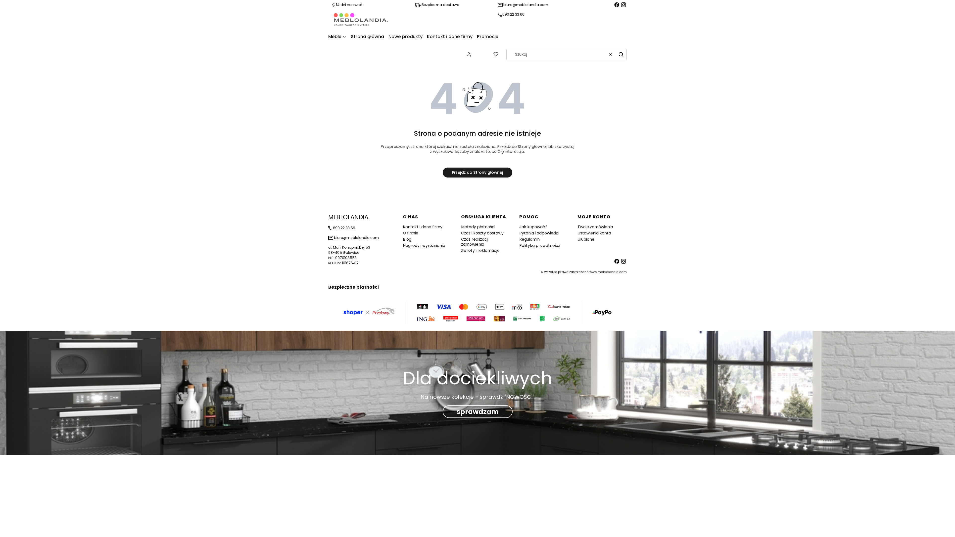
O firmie (410, 233)
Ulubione (585, 239)
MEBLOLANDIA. (349, 217)
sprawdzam (478, 411)
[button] (621, 54)
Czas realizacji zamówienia (474, 241)
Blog (407, 239)
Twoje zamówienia (595, 227)
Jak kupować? (533, 227)
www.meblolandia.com (608, 272)
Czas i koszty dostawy (482, 233)
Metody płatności (478, 227)
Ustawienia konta (594, 233)
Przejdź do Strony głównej (477, 172)
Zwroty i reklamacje (480, 250)
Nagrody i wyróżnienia (424, 245)
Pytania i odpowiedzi (539, 233)
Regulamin (529, 239)
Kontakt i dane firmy (422, 227)
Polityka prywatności (539, 245)
